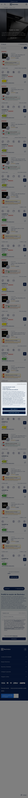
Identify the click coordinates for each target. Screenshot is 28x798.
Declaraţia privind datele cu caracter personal (11, 405)
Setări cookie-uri (14, 409)
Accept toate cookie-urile (14, 412)
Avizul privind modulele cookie (18, 404)
